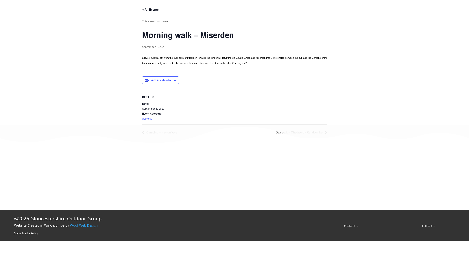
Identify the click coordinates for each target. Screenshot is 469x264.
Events (271, 8)
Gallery (306, 8)
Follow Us (428, 226)
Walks (289, 8)
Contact (325, 8)
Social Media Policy (26, 233)
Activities (147, 118)
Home (255, 8)
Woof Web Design (84, 225)
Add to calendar (161, 80)
